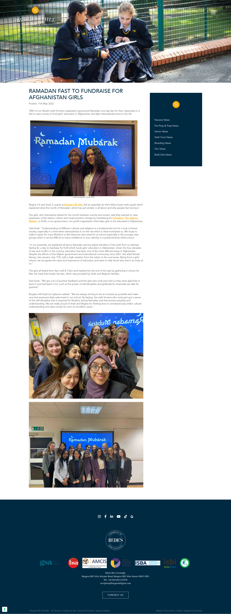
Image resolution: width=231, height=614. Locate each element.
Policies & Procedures (86, 611)
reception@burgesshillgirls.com (115, 583)
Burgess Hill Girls (73, 204)
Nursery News (162, 120)
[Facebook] (106, 517)
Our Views (160, 149)
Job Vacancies (56, 611)
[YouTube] (119, 517)
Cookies (179, 611)
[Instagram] (100, 517)
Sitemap (159, 611)
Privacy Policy (169, 611)
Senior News (161, 131)
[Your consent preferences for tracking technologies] (4, 609)
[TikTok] (126, 517)
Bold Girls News (163, 154)
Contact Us (115, 595)
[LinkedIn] (112, 517)
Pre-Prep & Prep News (166, 125)
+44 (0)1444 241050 (117, 580)
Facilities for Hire (69, 611)
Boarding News (163, 143)
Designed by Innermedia (193, 611)
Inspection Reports (103, 611)
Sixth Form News (164, 137)
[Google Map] (132, 517)
